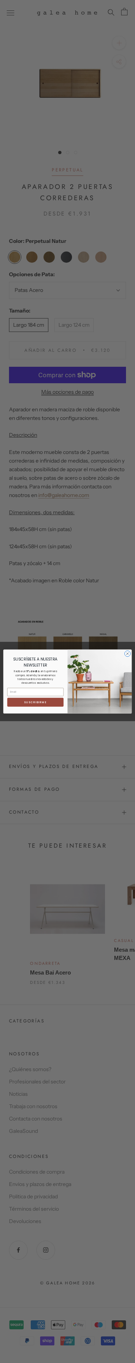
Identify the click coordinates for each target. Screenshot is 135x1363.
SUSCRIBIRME (35, 702)
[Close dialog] (127, 653)
